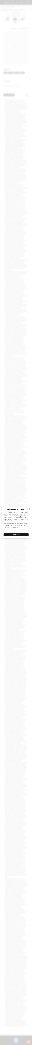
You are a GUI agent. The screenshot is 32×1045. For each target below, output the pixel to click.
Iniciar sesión (16, 534)
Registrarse (16, 531)
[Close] (28, 509)
